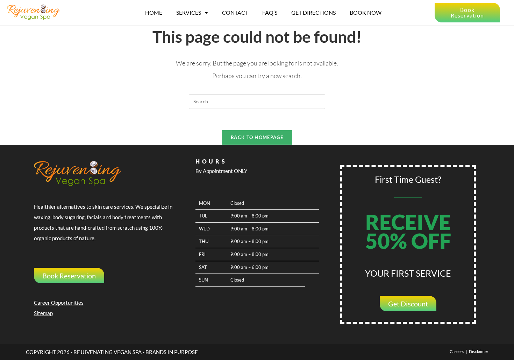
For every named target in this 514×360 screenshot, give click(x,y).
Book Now (365, 12)
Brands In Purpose (171, 352)
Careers (457, 351)
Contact (235, 12)
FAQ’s (269, 12)
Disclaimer (478, 351)
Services (188, 12)
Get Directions (313, 12)
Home (153, 12)
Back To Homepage (257, 137)
